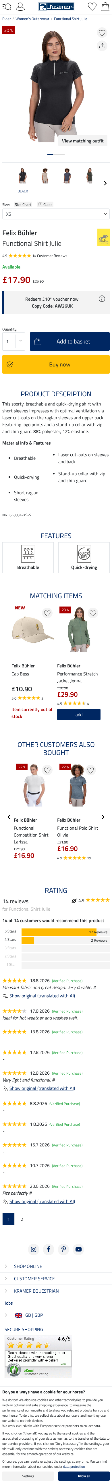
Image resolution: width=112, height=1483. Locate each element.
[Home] (56, 6)
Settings (28, 1476)
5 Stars (10, 931)
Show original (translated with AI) (42, 995)
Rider (6, 19)
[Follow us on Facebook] (48, 1249)
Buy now (59, 364)
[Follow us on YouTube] (78, 1249)
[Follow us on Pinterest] (63, 1249)
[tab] (50, 154)
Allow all (84, 1476)
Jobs (9, 1302)
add (79, 714)
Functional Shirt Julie (70, 19)
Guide (48, 204)
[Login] (20, 6)
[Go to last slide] (9, 817)
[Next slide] (105, 183)
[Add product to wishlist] (102, 32)
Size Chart (23, 204)
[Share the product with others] (102, 45)
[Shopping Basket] (105, 6)
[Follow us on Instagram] (33, 1249)
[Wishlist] (92, 6)
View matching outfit (83, 140)
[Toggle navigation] (6, 6)
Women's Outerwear (32, 19)
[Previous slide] (6, 183)
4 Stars (10, 939)
